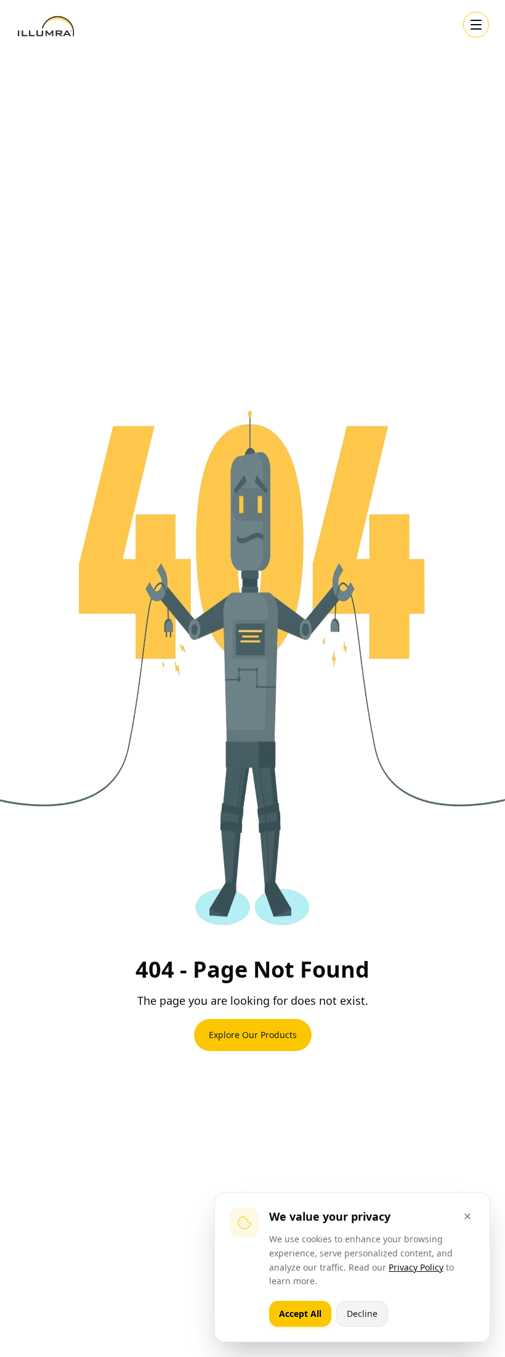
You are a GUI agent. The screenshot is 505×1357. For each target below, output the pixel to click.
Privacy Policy (416, 1267)
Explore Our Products (253, 1035)
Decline (362, 1313)
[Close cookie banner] (467, 1216)
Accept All (300, 1313)
